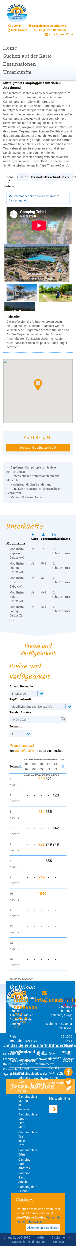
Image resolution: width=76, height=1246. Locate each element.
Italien (7, 1064)
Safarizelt (40, 1084)
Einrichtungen (23, 177)
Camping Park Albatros (24, 1163)
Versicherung (57, 1083)
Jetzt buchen (32, 1087)
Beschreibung (51, 177)
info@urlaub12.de (61, 34)
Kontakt (69, 1059)
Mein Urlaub (19, 30)
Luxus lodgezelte (40, 1071)
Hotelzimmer (42, 1064)
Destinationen (19, 64)
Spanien (8, 1074)
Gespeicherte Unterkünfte (49, 26)
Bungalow (40, 1054)
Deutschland (11, 1054)
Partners (54, 1078)
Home (10, 48)
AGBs (41, 1237)
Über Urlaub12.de (57, 1056)
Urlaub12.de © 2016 (17, 1237)
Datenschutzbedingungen (29, 1242)
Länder (10, 1045)
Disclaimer (59, 1237)
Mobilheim (41, 1078)
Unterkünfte (17, 72)
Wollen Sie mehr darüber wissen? (38, 1219)
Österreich (10, 1069)
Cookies (58, 1242)
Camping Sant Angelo (24, 1177)
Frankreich (10, 1059)
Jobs (67, 1054)
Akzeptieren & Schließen (43, 1228)
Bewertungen (37, 177)
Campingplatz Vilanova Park (27, 1077)
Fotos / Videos (9, 181)
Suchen (17, 26)
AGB (52, 1073)
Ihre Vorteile (54, 1065)
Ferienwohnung (44, 1059)
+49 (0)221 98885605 (51, 30)
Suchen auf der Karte (27, 56)
